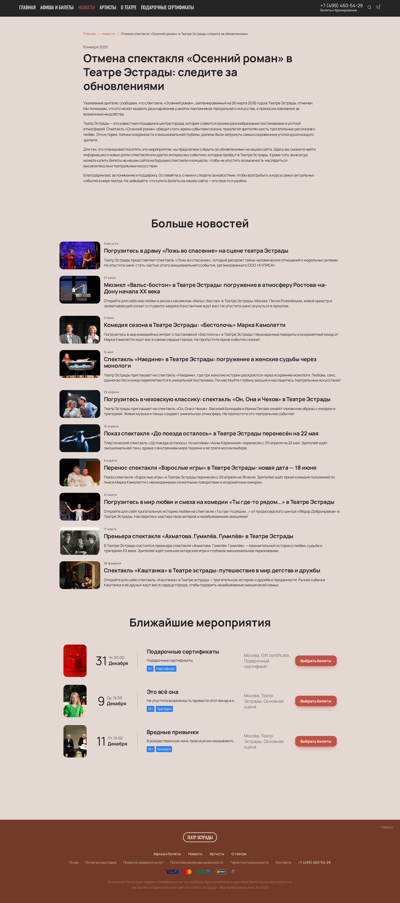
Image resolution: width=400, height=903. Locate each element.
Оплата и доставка (100, 862)
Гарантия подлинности (249, 862)
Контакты (283, 862)
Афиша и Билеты (57, 7)
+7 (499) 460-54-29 (341, 5)
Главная (27, 7)
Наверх (387, 827)
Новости (86, 7)
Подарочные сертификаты (167, 7)
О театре (128, 7)
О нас (73, 862)
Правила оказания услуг (143, 862)
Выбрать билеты (315, 660)
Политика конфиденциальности (196, 862)
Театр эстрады (200, 837)
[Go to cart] (378, 7)
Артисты (108, 7)
